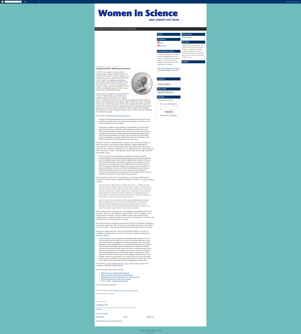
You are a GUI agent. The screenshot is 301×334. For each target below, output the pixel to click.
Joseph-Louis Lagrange (117, 80)
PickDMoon (100, 305)
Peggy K (161, 42)
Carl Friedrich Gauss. (132, 139)
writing (107, 152)
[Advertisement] (125, 47)
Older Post (150, 317)
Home (97, 29)
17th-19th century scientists (110, 290)
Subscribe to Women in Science (168, 68)
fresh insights (122, 290)
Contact (112, 29)
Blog (102, 29)
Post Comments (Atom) (114, 321)
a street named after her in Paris (117, 263)
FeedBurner (173, 115)
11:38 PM (111, 293)
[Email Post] (114, 293)
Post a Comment (102, 313)
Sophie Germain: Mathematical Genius (113, 69)
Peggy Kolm (162, 45)
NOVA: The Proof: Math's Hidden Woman (115, 273)
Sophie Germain (104, 284)
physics (136, 290)
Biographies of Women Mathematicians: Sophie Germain (120, 277)
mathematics (113, 284)
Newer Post (100, 317)
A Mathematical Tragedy (120, 281)
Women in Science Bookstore (126, 29)
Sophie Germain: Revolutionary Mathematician (117, 275)
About (106, 29)
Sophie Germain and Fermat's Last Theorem (116, 279)
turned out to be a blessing (121, 116)
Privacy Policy (187, 37)
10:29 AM (98, 309)
